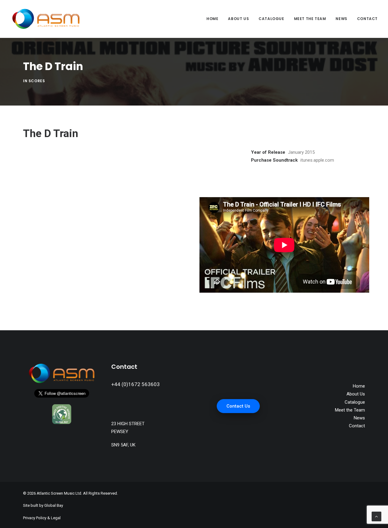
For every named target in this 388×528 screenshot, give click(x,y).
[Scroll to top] (376, 516)
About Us (238, 18)
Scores (36, 80)
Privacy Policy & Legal (42, 518)
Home (212, 18)
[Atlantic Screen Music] (46, 18)
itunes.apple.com (317, 160)
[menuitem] (214, 19)
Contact (367, 18)
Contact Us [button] (238, 406)
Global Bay (53, 505)
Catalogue (271, 18)
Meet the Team (310, 18)
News (341, 18)
